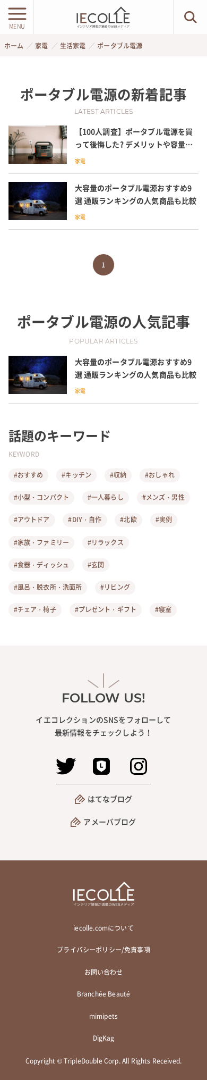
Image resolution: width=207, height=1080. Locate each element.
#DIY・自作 (84, 519)
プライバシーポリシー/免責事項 (103, 950)
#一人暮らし (106, 497)
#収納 (118, 475)
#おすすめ (29, 475)
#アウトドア (32, 519)
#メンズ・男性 (163, 497)
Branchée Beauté (103, 994)
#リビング (115, 587)
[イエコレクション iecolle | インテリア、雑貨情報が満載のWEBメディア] (103, 17)
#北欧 (128, 519)
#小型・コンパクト (41, 497)
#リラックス (106, 542)
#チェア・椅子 (35, 609)
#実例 (164, 519)
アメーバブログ (109, 821)
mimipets (103, 1016)
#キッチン (76, 475)
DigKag (104, 1038)
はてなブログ (110, 798)
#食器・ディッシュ (41, 565)
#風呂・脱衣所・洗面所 (48, 587)
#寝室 (163, 609)
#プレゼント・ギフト (106, 609)
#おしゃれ (160, 475)
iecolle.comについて (103, 928)
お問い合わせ (103, 972)
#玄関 (96, 565)
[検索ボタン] (190, 17)
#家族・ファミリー (41, 542)
